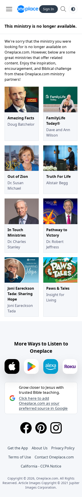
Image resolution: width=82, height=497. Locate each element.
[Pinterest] (41, 427)
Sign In (48, 9)
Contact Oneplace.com (54, 457)
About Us (40, 448)
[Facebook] (26, 427)
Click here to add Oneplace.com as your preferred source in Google (43, 403)
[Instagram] (56, 427)
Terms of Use (19, 457)
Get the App (18, 448)
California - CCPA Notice (41, 466)
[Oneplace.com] (27, 9)
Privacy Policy (62, 448)
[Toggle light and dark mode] (73, 9)
